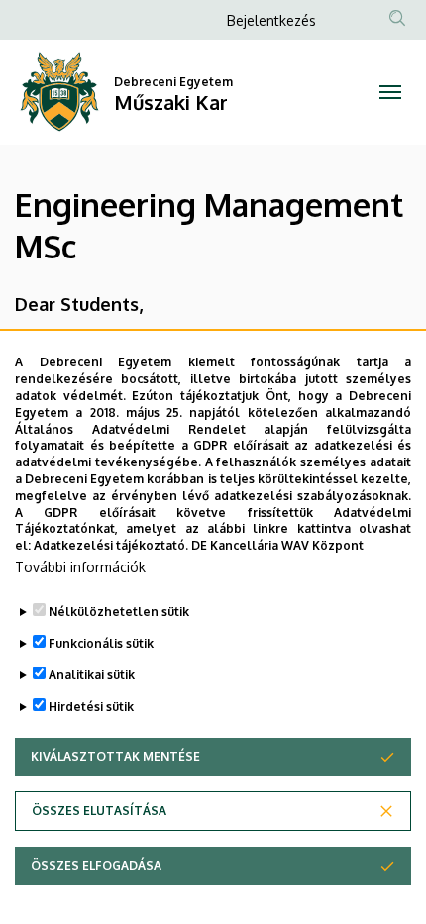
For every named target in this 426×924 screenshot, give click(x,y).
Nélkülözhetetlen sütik (119, 611)
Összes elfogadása (96, 865)
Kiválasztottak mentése (115, 756)
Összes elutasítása (99, 810)
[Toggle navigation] (390, 92)
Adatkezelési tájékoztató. (111, 545)
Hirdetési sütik (91, 706)
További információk (80, 567)
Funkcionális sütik (101, 643)
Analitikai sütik (92, 674)
